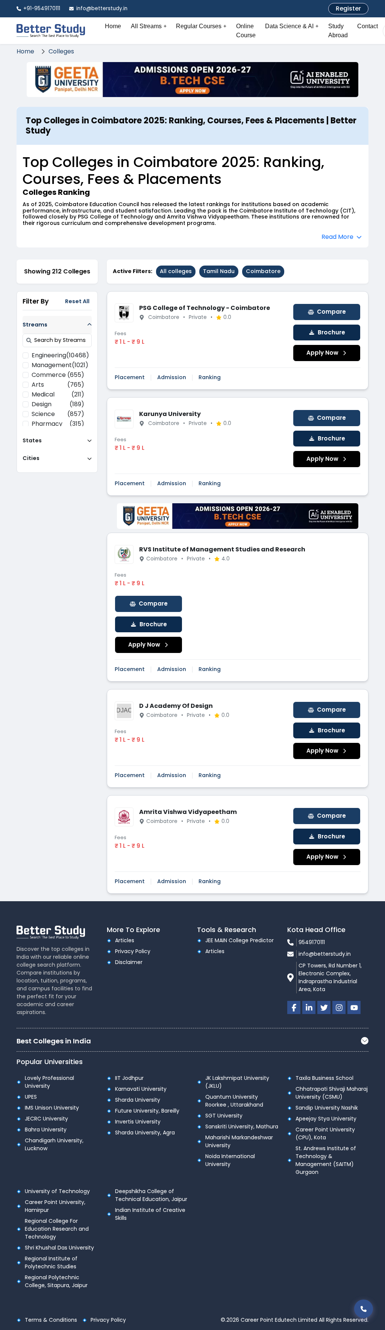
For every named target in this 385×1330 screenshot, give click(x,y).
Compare (331, 312)
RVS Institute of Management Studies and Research (222, 549)
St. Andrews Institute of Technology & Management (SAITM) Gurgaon (326, 1160)
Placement (130, 377)
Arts (58, 384)
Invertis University (138, 1121)
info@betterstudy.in (325, 954)
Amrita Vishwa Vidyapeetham (188, 812)
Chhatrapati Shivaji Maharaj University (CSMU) (332, 1093)
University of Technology (57, 1191)
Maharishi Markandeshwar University (239, 1141)
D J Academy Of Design (176, 705)
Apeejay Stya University (326, 1118)
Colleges (61, 51)
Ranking (210, 377)
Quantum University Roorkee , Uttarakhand (234, 1100)
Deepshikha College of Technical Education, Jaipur (151, 1195)
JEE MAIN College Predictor (239, 940)
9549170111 (312, 942)
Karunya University (170, 414)
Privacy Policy (132, 951)
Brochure (331, 332)
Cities (31, 458)
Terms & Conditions (51, 1320)
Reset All (77, 301)
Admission (171, 377)
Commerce (58, 374)
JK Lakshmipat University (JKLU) (237, 1082)
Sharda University (137, 1100)
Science (58, 414)
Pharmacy (58, 423)
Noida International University (230, 1160)
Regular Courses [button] (201, 26)
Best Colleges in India (54, 1041)
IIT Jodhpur (129, 1078)
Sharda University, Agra (145, 1132)
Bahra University (46, 1129)
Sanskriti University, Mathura (241, 1126)
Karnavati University (141, 1089)
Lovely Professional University (49, 1082)
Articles (124, 940)
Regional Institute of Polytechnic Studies (51, 1262)
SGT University (224, 1115)
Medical (58, 394)
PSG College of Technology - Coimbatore (204, 308)
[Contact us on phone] (363, 1309)
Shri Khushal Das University (59, 1247)
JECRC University (46, 1118)
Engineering (58, 355)
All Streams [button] (149, 26)
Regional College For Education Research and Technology (57, 1228)
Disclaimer (128, 962)
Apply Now (322, 353)
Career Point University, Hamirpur (55, 1206)
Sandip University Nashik (327, 1107)
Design (58, 404)
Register (348, 8)
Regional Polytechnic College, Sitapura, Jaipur (56, 1281)
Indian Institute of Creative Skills (150, 1214)
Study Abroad (338, 30)
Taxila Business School (324, 1078)
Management (58, 365)
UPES (31, 1097)
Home (113, 26)
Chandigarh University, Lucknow (54, 1144)
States (32, 440)
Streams (35, 324)
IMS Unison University (52, 1107)
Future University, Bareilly (147, 1110)
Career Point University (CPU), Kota (325, 1133)
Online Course (246, 30)
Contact (367, 26)
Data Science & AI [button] (291, 26)
